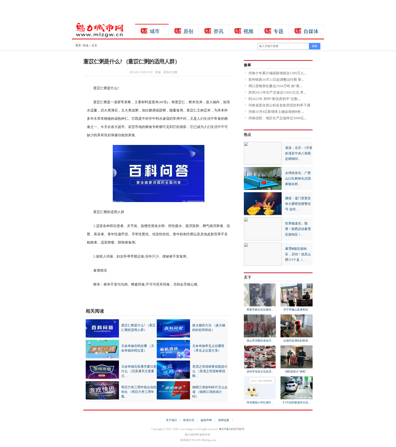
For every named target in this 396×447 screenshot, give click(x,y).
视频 (248, 31)
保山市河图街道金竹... (260, 340)
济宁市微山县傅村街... (296, 309)
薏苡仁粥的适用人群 (127, 296)
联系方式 (188, 420)
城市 (155, 31)
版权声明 (206, 420)
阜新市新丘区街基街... (260, 309)
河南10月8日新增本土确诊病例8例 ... (276, 112)
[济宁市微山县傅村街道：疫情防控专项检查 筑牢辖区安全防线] (296, 304)
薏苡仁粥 (145, 296)
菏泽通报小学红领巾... (260, 402)
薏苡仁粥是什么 (104, 296)
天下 (247, 277)
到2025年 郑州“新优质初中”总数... (274, 99)
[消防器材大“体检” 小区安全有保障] (296, 366)
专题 (278, 31)
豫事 (247, 65)
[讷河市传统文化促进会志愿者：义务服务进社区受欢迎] (260, 366)
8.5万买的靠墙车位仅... (296, 402)
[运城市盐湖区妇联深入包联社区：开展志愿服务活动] (296, 335)
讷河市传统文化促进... (260, 371)
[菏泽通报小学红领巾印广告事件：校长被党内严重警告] (260, 397)
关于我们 (171, 420)
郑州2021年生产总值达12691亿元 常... (277, 92)
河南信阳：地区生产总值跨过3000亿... (277, 118)
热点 (247, 134)
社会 (86, 45)
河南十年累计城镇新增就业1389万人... (277, 73)
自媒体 (311, 31)
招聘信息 (223, 420)
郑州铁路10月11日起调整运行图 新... (276, 79)
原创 (188, 31)
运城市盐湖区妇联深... (296, 340)
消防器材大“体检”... (296, 371)
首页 (78, 45)
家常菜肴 (157, 296)
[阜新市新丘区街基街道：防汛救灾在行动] (260, 304)
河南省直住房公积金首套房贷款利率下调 (279, 105)
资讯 (218, 31)
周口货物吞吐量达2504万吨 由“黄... (275, 86)
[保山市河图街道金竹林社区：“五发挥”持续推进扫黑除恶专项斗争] (260, 335)
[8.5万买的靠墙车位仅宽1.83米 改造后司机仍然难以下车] (296, 397)
